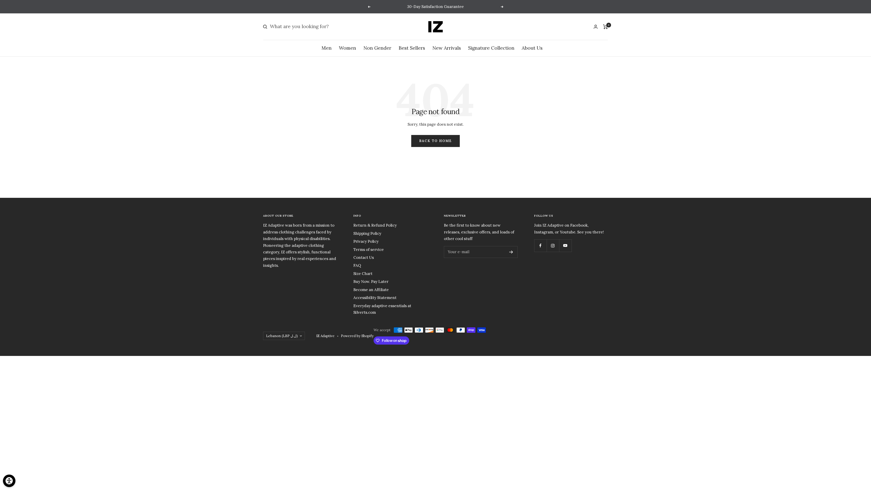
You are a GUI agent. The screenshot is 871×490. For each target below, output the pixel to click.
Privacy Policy (366, 241)
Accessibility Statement (374, 297)
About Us (532, 48)
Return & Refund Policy (375, 225)
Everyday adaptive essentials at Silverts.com (382, 309)
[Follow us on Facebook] (540, 245)
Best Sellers (412, 48)
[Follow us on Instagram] (553, 245)
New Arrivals (446, 48)
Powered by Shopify (357, 336)
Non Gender (377, 48)
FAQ (357, 265)
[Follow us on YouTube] (565, 245)
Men (326, 48)
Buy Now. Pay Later (371, 281)
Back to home (435, 141)
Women (347, 48)
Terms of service (368, 249)
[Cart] (605, 26)
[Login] (596, 27)
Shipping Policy (367, 233)
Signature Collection (491, 48)
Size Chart (362, 273)
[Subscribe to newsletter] (511, 252)
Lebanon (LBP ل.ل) (282, 336)
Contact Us (363, 257)
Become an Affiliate (371, 289)
